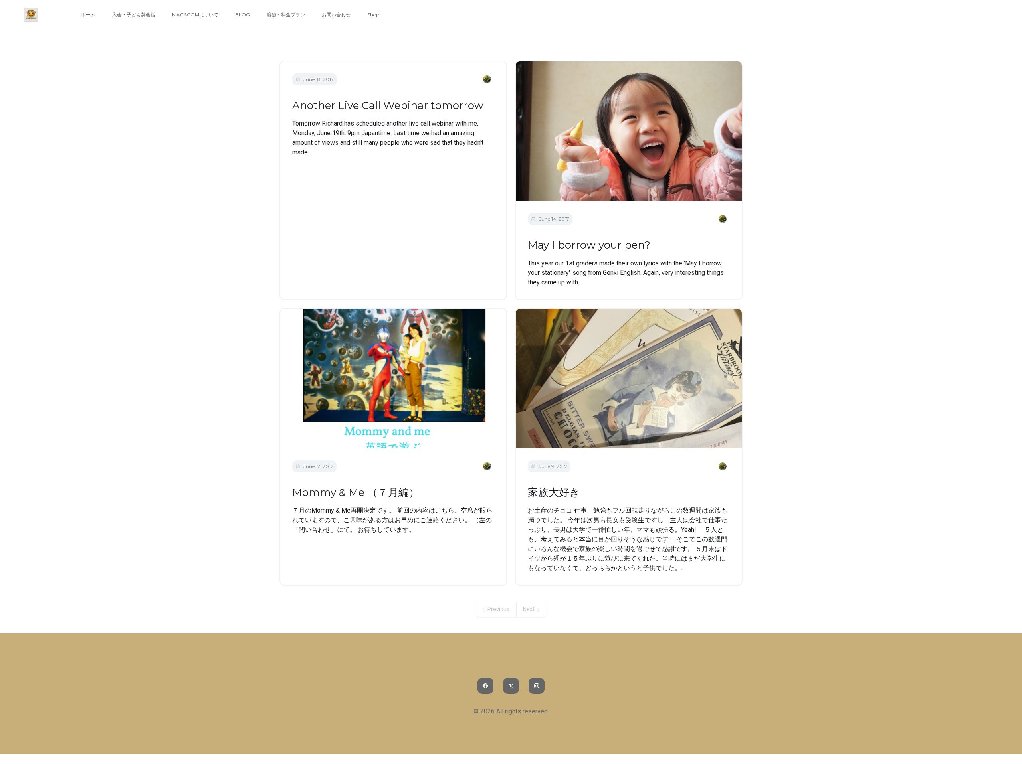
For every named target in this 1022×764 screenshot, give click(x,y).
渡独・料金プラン (286, 15)
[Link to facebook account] (485, 686)
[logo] (31, 15)
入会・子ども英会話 (133, 15)
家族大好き (554, 492)
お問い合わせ (336, 15)
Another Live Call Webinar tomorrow (387, 105)
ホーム (88, 15)
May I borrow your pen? (589, 245)
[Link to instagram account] (537, 686)
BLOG (242, 15)
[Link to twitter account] (511, 686)
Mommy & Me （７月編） (355, 492)
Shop (373, 15)
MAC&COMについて (195, 15)
